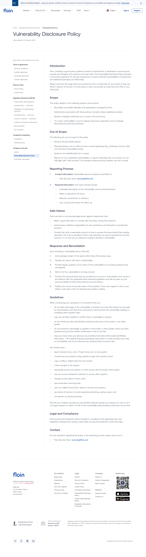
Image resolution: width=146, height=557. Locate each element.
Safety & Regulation (102, 480)
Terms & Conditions (21, 68)
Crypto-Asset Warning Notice (24, 102)
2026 (79, 10)
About (86, 10)
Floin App (67, 10)
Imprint (16, 152)
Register (137, 10)
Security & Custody (61, 493)
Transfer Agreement (21, 79)
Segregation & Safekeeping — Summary (24, 110)
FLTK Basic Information (22, 159)
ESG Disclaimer (19, 126)
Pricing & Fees (59, 490)
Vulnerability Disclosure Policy (24, 156)
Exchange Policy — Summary (24, 115)
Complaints (18, 139)
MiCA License (100, 483)
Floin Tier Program (60, 487)
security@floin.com (85, 178)
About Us (98, 477)
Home (15, 28)
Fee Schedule (18, 130)
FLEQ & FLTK (40, 10)
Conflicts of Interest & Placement (25, 122)
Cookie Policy (18, 92)
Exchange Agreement (21, 76)
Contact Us (99, 496)
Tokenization (55, 10)
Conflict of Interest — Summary (25, 119)
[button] (112, 10)
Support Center (100, 493)
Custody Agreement (21, 72)
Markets (26, 10)
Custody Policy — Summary (23, 105)
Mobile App (58, 477)
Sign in (126, 10)
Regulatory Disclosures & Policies (29, 28)
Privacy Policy (18, 89)
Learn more (125, 3)
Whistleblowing (19, 143)
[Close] (141, 3)
